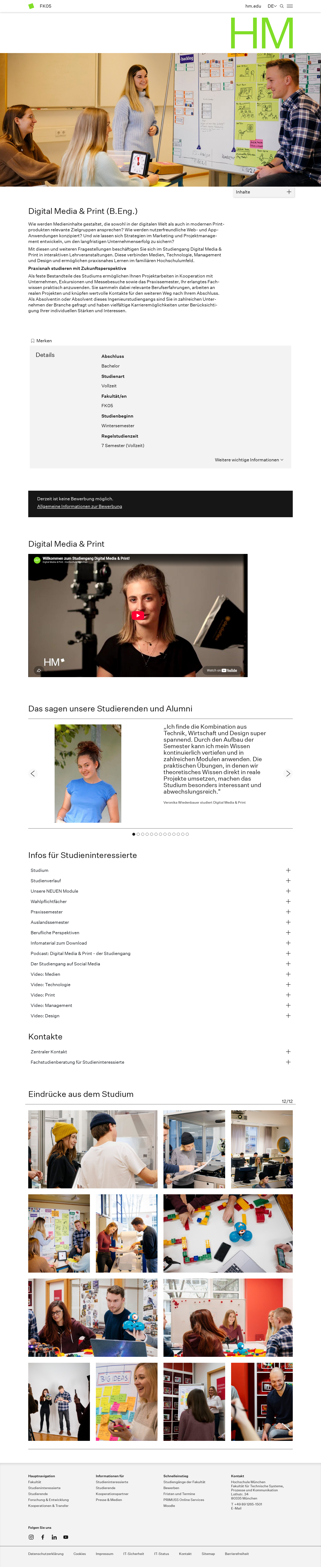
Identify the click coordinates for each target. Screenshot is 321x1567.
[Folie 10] (173, 834)
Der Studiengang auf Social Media (65, 963)
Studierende (38, 1494)
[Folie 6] (156, 834)
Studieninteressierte (44, 1488)
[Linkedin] (54, 1537)
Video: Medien (45, 974)
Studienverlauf (46, 880)
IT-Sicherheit (133, 1554)
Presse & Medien (109, 1500)
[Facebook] (43, 1537)
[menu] (289, 6)
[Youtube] (66, 1537)
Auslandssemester (50, 922)
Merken (44, 340)
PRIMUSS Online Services (183, 1500)
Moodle (169, 1506)
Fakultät (34, 1482)
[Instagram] (31, 1537)
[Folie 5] (151, 834)
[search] (282, 6)
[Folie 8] (164, 834)
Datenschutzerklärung (46, 1554)
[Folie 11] (178, 834)
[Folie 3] (142, 834)
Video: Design (45, 1015)
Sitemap (208, 1554)
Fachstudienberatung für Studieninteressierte (77, 1062)
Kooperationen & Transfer (48, 1506)
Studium (39, 870)
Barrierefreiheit (237, 1554)
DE (271, 6)
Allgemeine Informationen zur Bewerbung (79, 506)
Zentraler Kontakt (49, 1051)
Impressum (104, 1554)
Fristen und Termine (179, 1494)
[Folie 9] (169, 834)
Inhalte (243, 191)
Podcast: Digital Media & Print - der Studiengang (81, 953)
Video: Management (51, 1005)
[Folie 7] (160, 834)
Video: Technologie (50, 984)
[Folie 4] (147, 834)
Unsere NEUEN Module (54, 891)
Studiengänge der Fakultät (184, 1482)
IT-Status (161, 1554)
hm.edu (253, 6)
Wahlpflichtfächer (49, 901)
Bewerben (171, 1488)
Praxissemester (47, 911)
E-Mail (236, 1508)
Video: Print (43, 994)
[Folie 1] (133, 834)
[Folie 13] (187, 834)
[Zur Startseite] (31, 6)
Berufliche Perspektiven (55, 932)
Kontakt (185, 1554)
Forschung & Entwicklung (48, 1500)
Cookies (80, 1554)
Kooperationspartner (112, 1494)
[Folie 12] (182, 834)
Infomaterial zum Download (59, 943)
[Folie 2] (138, 834)
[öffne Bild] (93, 1149)
